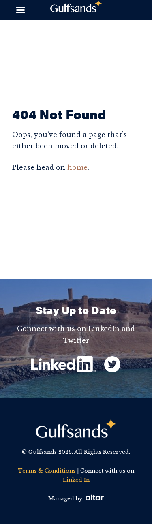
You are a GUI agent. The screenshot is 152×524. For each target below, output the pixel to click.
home (77, 167)
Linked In (76, 480)
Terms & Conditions (46, 471)
